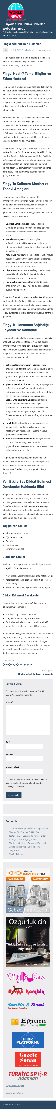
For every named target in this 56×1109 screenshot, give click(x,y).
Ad (8, 742)
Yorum (9, 702)
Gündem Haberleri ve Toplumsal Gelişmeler (28, 843)
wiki (5, 50)
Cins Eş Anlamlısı (16, 854)
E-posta (10, 754)
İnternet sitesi (12, 767)
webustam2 (29, 50)
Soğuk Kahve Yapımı (15, 1085)
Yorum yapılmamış (43, 50)
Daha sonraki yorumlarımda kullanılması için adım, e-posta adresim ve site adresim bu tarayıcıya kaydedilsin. (27, 783)
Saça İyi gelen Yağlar (15, 1093)
